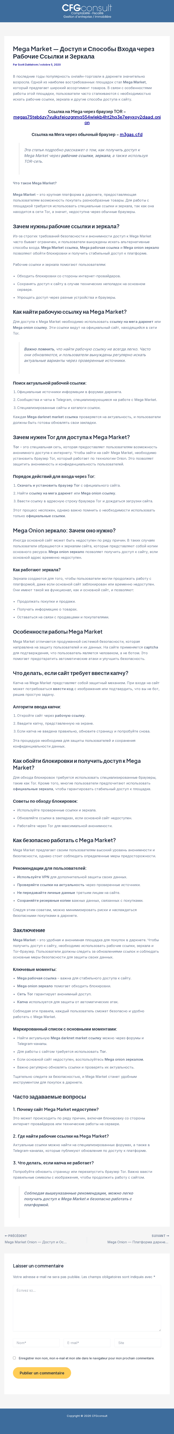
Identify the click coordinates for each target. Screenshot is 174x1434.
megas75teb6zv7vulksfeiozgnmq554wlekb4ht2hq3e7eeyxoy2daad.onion (87, 119)
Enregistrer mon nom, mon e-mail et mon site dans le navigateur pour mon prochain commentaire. (86, 1358)
